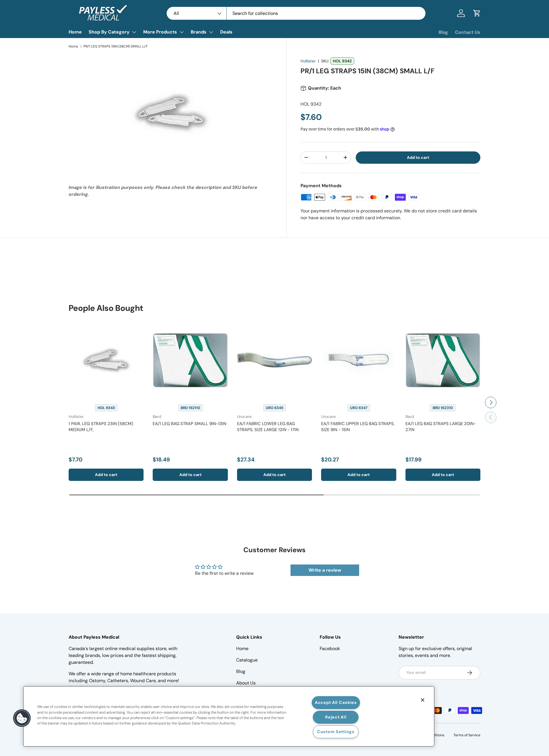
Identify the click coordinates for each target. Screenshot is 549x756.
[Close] (422, 700)
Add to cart (418, 157)
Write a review (325, 570)
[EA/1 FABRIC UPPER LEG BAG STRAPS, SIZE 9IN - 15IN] (358, 360)
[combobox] (296, 13)
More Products (160, 32)
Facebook (330, 649)
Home (75, 32)
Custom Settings (336, 731)
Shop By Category (109, 32)
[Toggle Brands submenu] (211, 32)
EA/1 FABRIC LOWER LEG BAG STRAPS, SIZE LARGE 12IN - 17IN (268, 427)
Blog (443, 32)
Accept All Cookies (336, 702)
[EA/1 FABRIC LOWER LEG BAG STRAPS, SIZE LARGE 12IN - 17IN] (274, 360)
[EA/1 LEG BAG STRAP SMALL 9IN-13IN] (190, 360)
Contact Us (467, 32)
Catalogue (247, 660)
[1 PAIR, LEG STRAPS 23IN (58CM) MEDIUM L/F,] (106, 360)
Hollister (308, 61)
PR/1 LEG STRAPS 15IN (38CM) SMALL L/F (115, 46)
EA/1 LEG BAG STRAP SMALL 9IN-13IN (189, 424)
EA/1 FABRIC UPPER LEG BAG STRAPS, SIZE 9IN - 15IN (358, 427)
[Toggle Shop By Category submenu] (134, 32)
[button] (477, 13)
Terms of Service (466, 735)
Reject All (335, 717)
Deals (226, 32)
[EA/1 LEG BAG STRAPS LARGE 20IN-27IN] (442, 360)
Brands (198, 32)
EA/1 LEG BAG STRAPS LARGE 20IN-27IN (440, 427)
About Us (246, 683)
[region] (229, 716)
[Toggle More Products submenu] (181, 32)
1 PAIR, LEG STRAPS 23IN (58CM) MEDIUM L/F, (101, 427)
